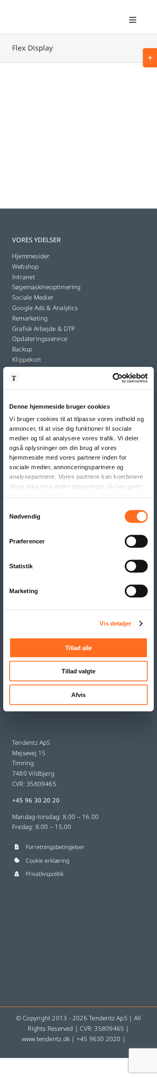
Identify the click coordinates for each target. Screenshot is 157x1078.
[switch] (136, 541)
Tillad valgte (78, 671)
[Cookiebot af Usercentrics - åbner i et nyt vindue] (113, 378)
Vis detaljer (115, 623)
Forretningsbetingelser (55, 847)
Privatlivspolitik (45, 873)
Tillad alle (78, 647)
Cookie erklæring (47, 860)
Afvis (78, 694)
